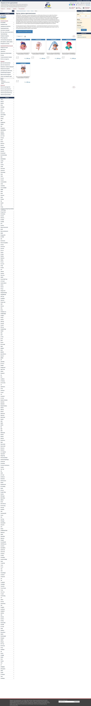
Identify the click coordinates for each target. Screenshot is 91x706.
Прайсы (14, 8)
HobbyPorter (3, 311)
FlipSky (2, 256)
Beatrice (2, 143)
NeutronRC (3, 446)
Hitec (2, 309)
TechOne (2, 574)
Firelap (2, 254)
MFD (1, 421)
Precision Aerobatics (5, 465)
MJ (1, 426)
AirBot (2, 118)
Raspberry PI (3, 484)
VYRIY (2, 628)
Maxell (2, 411)
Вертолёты (3, 49)
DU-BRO (2, 219)
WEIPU (2, 634)
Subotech (3, 551)
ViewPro (2, 618)
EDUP (2, 229)
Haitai (2, 284)
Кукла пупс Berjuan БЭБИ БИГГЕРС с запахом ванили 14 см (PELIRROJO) (69, 54)
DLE (1, 205)
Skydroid (2, 532)
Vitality (2, 620)
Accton (2, 109)
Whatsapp (71, 4)
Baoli (2, 139)
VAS (1, 615)
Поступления (21, 8)
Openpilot (3, 453)
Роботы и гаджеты (5, 59)
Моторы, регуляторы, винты (7, 32)
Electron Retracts (4, 231)
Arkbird (2, 132)
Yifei (2, 659)
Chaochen (3, 168)
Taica (2, 565)
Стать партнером (86, 0)
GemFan (2, 273)
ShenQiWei (3, 522)
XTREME (2, 655)
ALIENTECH (3, 122)
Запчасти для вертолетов (6, 90)
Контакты (88, 4)
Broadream (3, 153)
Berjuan (2, 149)
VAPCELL (2, 613)
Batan (2, 141)
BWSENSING (3, 158)
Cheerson (3, 170)
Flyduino (2, 258)
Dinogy (2, 199)
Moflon (2, 434)
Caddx (2, 160)
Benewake (3, 147)
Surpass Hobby (4, 559)
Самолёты (3, 51)
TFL (1, 578)
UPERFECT (3, 611)
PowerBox (3, 463)
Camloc (2, 164)
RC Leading (3, 486)
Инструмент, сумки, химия (6, 41)
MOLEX (2, 436)
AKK (1, 120)
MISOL (2, 425)
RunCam (2, 507)
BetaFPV (2, 151)
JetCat (2, 342)
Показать (84, 29)
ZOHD (2, 672)
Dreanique (3, 213)
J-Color (2, 336)
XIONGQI (2, 649)
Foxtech (2, 263)
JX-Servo (2, 363)
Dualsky (2, 221)
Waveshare (3, 632)
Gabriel (2, 271)
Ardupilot (3, 128)
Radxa (2, 482)
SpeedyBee (3, 547)
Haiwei (2, 286)
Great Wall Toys (4, 279)
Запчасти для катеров (6, 94)
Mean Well (3, 417)
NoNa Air (2, 450)
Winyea (2, 641)
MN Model (3, 432)
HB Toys (2, 296)
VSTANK (2, 624)
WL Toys (2, 643)
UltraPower (3, 603)
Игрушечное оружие (5, 68)
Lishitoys (2, 390)
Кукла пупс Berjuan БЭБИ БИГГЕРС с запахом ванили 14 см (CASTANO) (53, 54)
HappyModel (3, 294)
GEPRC (2, 277)
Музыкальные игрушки (6, 74)
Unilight (2, 607)
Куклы (2, 78)
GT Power (3, 281)
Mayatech (3, 413)
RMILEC (2, 499)
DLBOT (2, 203)
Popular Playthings (5, 459)
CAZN (2, 166)
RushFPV (2, 509)
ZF (1, 664)
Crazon (2, 180)
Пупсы (2, 83)
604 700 (2, 103)
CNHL (2, 176)
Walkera (2, 630)
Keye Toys (3, 369)
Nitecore (2, 448)
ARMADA (2, 133)
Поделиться (17, 57)
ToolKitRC (3, 582)
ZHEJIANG (3, 666)
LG (1, 384)
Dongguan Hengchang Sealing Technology (7, 209)
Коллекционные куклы (5, 82)
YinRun (2, 661)
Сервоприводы (4, 34)
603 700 (2, 101)
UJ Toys (2, 601)
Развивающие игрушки (6, 72)
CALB (2, 162)
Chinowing (3, 172)
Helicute (2, 300)
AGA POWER (3, 114)
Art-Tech (2, 135)
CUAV (2, 183)
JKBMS (2, 357)
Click (2, 174)
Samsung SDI (3, 513)
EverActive (3, 240)
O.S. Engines (3, 451)
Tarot (2, 567)
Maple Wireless (4, 405)
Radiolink (3, 478)
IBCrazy (2, 327)
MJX (1, 428)
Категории (7, 13)
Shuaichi (2, 524)
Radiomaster (3, 480)
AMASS (2, 124)
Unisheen (3, 609)
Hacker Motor (3, 283)
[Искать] (13, 11)
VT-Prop (2, 626)
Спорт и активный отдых (6, 76)
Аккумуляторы (4, 24)
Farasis (2, 244)
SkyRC (2, 534)
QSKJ (2, 473)
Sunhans (2, 553)
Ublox (2, 599)
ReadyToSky (3, 492)
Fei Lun (2, 250)
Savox (2, 515)
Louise (2, 392)
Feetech (2, 248)
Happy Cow (3, 290)
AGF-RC (2, 116)
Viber (72, 4)
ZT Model (3, 674)
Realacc (2, 494)
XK (1, 651)
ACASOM (2, 107)
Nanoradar (3, 444)
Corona (2, 178)
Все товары (3, 15)
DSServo (2, 217)
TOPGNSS (3, 584)
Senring (2, 519)
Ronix (2, 501)
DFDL (2, 193)
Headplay (3, 298)
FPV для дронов (4, 37)
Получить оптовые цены (24, 31)
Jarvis (2, 338)
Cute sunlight (3, 187)
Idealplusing (3, 329)
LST (1, 394)
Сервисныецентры (73, 8)
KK (1, 375)
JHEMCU (2, 348)
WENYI (2, 640)
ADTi (2, 110)
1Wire (2, 99)
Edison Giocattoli (4, 227)
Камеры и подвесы (5, 35)
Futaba (2, 267)
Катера (2, 55)
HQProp (2, 321)
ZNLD (2, 670)
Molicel (2, 438)
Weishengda (3, 636)
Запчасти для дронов (5, 86)
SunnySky (3, 557)
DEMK (2, 189)
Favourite (3, 246)
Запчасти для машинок (6, 88)
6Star (2, 105)
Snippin (2, 540)
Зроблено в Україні (3, 18)
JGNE (2, 346)
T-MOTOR (3, 563)
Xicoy (2, 647)
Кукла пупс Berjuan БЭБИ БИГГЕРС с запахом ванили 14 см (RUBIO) (38, 54)
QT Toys (2, 474)
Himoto (2, 306)
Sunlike (2, 555)
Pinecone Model (4, 457)
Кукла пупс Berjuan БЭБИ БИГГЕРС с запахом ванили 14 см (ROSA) (23, 77)
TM (1, 580)
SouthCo (2, 545)
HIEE (1, 304)
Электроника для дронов (6, 39)
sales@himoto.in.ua (81, 4)
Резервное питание (5, 43)
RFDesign (3, 496)
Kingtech (2, 373)
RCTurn (2, 490)
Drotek (2, 215)
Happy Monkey (4, 292)
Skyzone (2, 538)
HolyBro (2, 315)
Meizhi (2, 419)
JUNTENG (2, 361)
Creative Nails (3, 181)
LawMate (2, 378)
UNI (1, 605)
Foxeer (2, 261)
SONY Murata (3, 544)
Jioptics (2, 355)
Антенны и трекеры (5, 30)
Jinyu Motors (3, 354)
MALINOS (2, 403)
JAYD (2, 340)
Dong (2, 206)
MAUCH (2, 409)
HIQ (1, 308)
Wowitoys (3, 645)
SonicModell (3, 542)
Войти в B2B (79, 0)
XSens (2, 653)
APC (1, 126)
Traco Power (3, 588)
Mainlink (2, 402)
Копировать (18, 57)
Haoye (2, 288)
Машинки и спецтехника (6, 53)
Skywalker (3, 536)
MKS (1, 430)
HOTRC (2, 319)
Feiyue (2, 252)
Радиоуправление (5, 28)
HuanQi (2, 323)
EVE (1, 238)
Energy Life (3, 235)
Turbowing (3, 595)
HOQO (2, 317)
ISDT (2, 334)
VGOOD (2, 616)
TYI (1, 597)
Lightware (3, 386)
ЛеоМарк (3, 678)
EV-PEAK (2, 236)
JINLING (2, 352)
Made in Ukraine (4, 400)
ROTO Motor (3, 503)
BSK (1, 157)
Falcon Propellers (4, 242)
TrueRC (2, 593)
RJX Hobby (3, 497)
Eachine (2, 225)
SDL (1, 517)
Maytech (2, 415)
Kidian (2, 371)
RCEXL (2, 488)
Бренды (7, 97)
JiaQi (2, 350)
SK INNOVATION (4, 530)
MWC (2, 442)
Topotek (2, 586)
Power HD (3, 461)
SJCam (2, 528)
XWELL (2, 657)
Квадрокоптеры (4, 47)
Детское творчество (5, 64)
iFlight (2, 331)
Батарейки (3, 22)
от (80, 15)
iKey (1, 332)
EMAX (2, 233)
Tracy (2, 590)
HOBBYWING (3, 313)
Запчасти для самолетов (6, 92)
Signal (74, 4)
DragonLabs (3, 212)
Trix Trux (3, 592)
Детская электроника (5, 62)
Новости (3, 8)
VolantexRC (3, 622)
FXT (1, 269)
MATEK (2, 407)
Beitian (2, 145)
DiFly (2, 197)
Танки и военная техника (6, 57)
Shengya (2, 520)
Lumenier (3, 396)
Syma (2, 561)
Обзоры (9, 8)
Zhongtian (3, 668)
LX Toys (2, 398)
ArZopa (2, 137)
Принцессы (3, 81)
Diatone (2, 195)
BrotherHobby (4, 155)
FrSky (2, 265)
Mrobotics (3, 440)
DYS (1, 223)
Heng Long (3, 302)
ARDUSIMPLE (3, 130)
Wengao (2, 638)
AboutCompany (79, 8)
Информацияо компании (87, 8)
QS (1, 471)
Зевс (2, 676)
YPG (1, 663)
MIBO (2, 423)
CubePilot (3, 185)
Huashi (2, 325)
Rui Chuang (3, 505)
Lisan (2, 388)
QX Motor (3, 476)
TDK (1, 570)
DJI (1, 201)
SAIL (1, 511)
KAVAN (2, 365)
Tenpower (3, 576)
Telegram (69, 4)
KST (1, 377)
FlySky (2, 260)
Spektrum (3, 549)
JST (1, 359)
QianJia (2, 467)
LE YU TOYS (3, 382)
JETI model (3, 344)
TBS (1, 568)
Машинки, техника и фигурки (7, 66)
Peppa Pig (3, 455)
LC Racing (3, 380)
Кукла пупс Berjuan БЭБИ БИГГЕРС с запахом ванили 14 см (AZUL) (23, 54)
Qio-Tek (2, 469)
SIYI (1, 526)
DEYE (2, 191)
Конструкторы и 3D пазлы (6, 70)
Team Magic (3, 572)
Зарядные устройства (5, 26)
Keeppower (3, 367)
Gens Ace (2, 275)
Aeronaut (3, 112)
